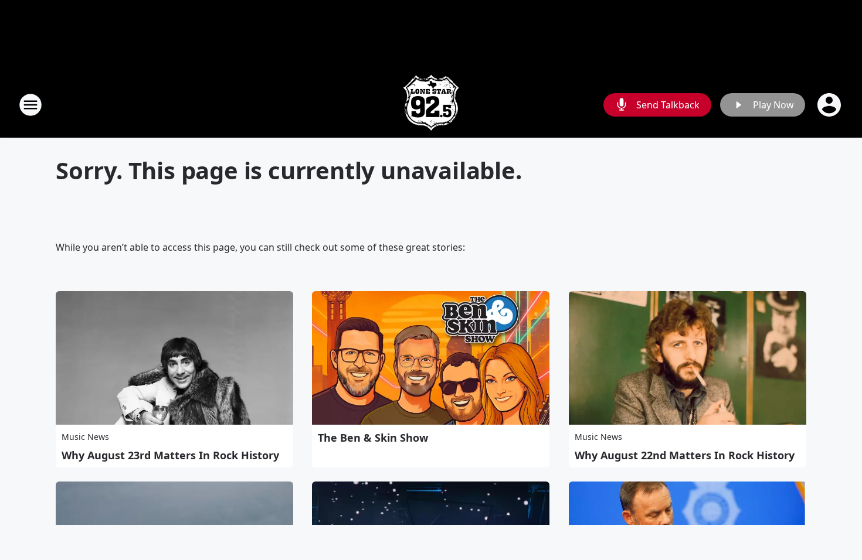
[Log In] (830, 105)
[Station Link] (431, 104)
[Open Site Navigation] (30, 105)
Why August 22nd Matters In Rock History (685, 455)
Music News (85, 436)
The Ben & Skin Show (373, 437)
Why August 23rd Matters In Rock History (170, 455)
